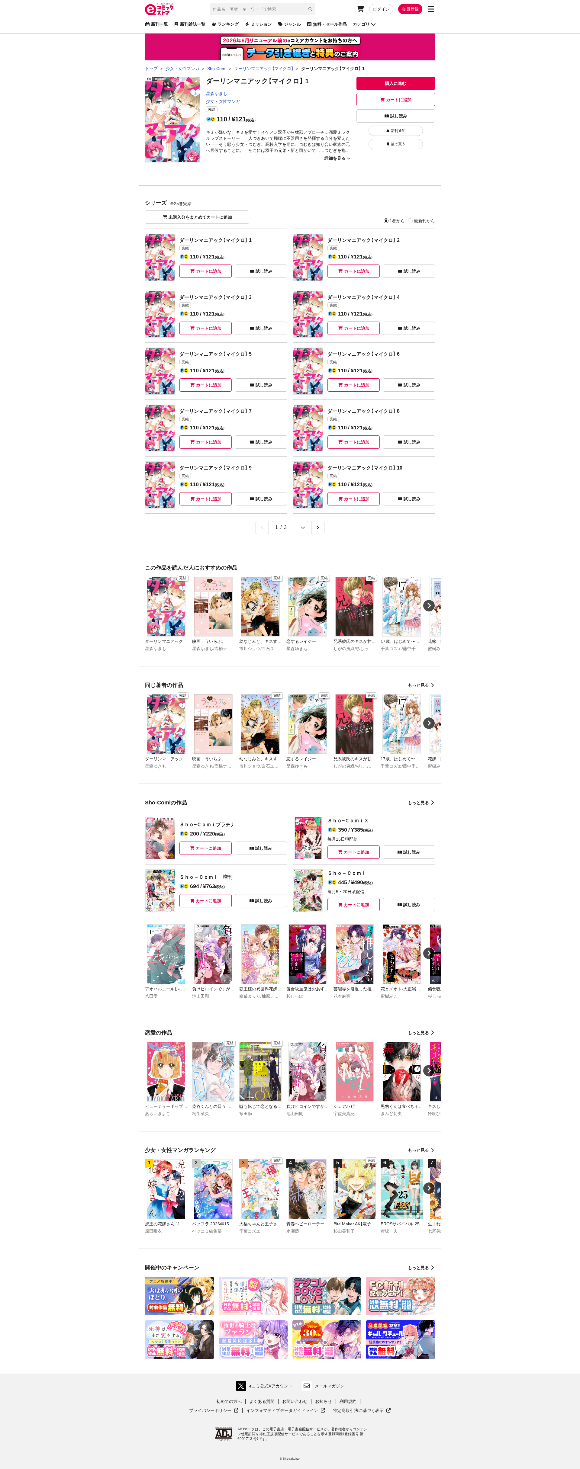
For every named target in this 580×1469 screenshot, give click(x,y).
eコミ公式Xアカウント (265, 1387)
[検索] (310, 9)
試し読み (398, 116)
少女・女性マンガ (223, 101)
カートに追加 (398, 99)
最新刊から (424, 220)
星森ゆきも (216, 93)
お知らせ (323, 1401)
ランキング (228, 24)
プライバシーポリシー (214, 1410)
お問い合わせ (295, 1401)
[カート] (360, 9)
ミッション (261, 24)
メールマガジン (329, 1386)
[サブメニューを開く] (431, 9)
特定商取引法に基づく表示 (362, 1410)
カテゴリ (361, 24)
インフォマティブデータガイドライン (282, 1410)
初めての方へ (229, 1401)
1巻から (397, 220)
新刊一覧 (159, 24)
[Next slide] (429, 606)
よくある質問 (262, 1401)
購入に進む (395, 83)
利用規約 (348, 1401)
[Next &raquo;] (317, 527)
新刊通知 (398, 131)
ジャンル (292, 24)
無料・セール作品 (330, 24)
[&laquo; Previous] (262, 527)
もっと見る (418, 685)
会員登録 (410, 9)
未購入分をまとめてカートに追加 (200, 217)
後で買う (398, 144)
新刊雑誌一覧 (192, 24)
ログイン (381, 9)
